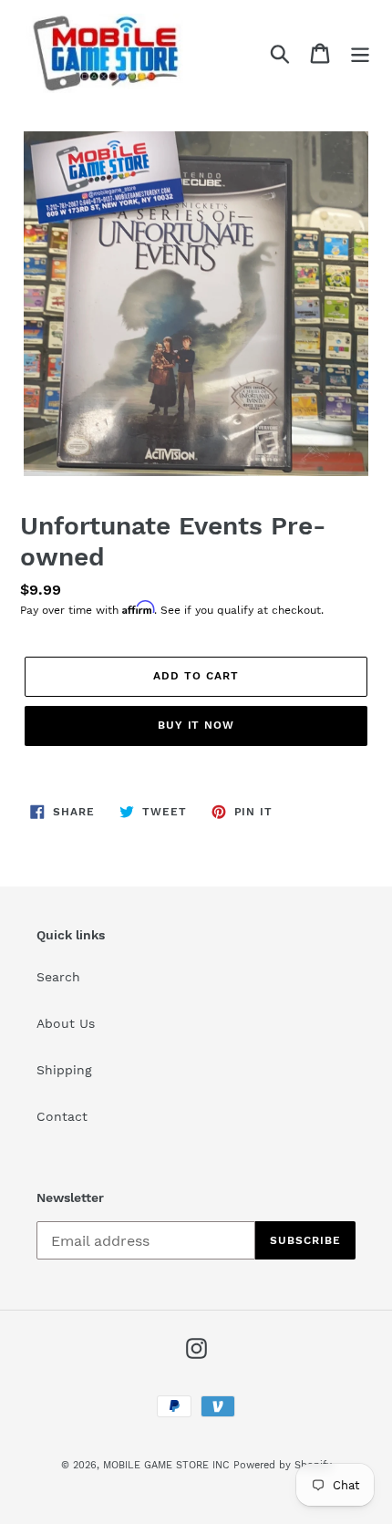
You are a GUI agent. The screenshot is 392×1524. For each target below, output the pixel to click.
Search (58, 976)
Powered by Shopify (282, 1465)
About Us (65, 1023)
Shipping (64, 1070)
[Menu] (360, 53)
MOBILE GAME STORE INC (168, 1465)
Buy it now (196, 725)
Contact (62, 1116)
